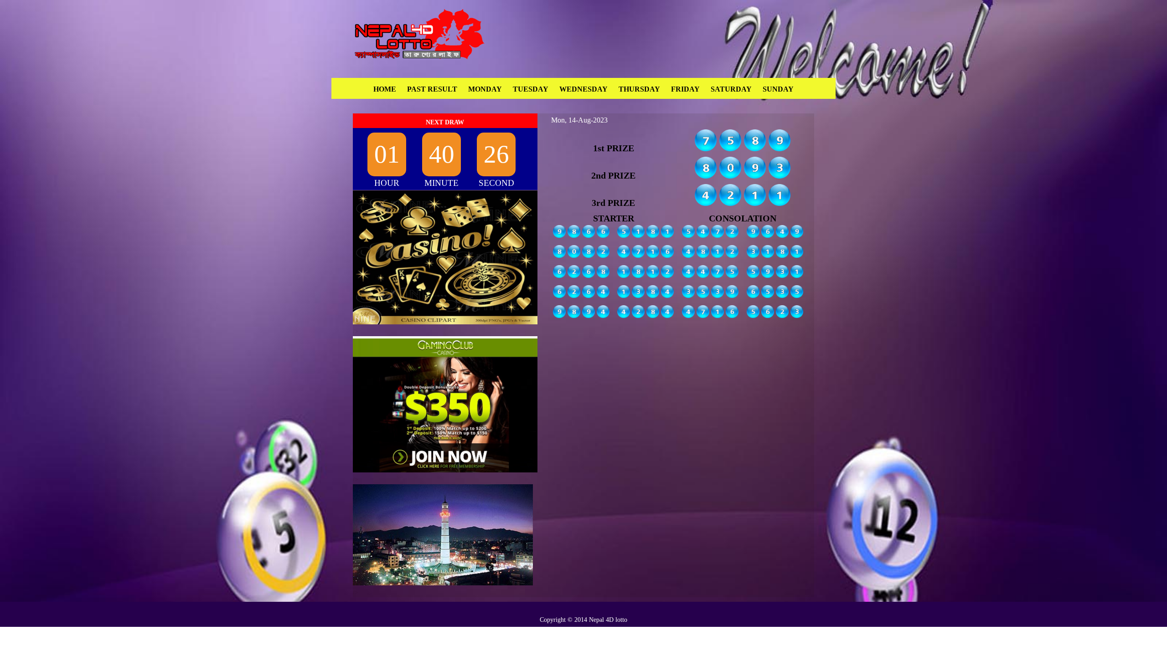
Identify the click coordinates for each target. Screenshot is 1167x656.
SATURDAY (731, 89)
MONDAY (485, 89)
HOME (384, 89)
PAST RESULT (432, 89)
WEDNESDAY (583, 89)
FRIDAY (685, 89)
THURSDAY (639, 89)
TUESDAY (530, 89)
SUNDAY (778, 89)
